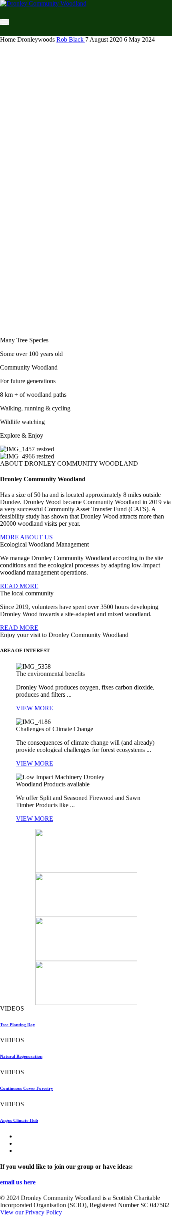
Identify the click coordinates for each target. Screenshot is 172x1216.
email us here (18, 1182)
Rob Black (70, 39)
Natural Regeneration (21, 1056)
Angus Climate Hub (19, 1120)
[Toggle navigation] (4, 22)
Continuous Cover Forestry (26, 1088)
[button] (26, 537)
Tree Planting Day (17, 1024)
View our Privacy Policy (31, 1212)
